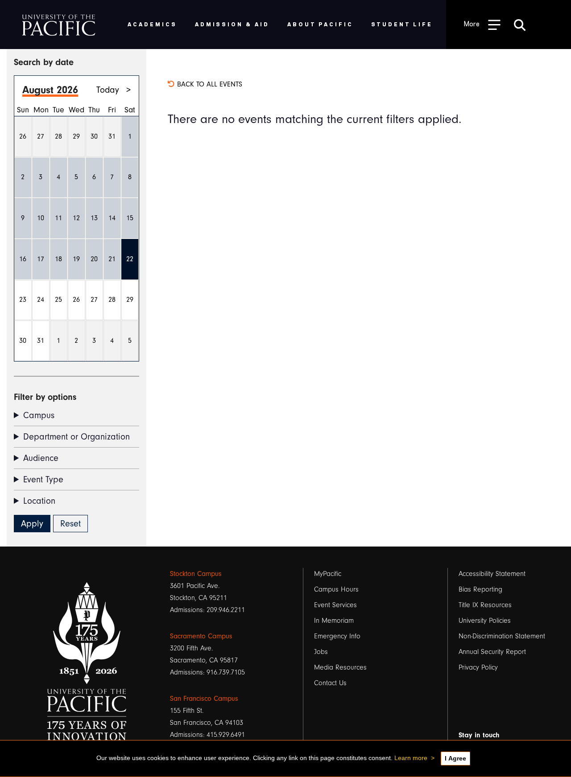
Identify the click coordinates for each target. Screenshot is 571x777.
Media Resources (340, 667)
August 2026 (50, 90)
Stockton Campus (196, 574)
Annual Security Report (492, 652)
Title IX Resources (485, 605)
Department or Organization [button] (76, 437)
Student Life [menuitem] (402, 24)
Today (107, 90)
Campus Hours (336, 589)
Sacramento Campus (201, 636)
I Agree (455, 758)
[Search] (519, 24)
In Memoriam (334, 621)
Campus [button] (38, 415)
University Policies (485, 621)
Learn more (410, 757)
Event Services (335, 605)
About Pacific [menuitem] (320, 24)
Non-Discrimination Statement (502, 636)
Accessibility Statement (492, 574)
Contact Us (330, 683)
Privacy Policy (478, 667)
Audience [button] (40, 458)
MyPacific (327, 574)
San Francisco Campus (204, 699)
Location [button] (39, 501)
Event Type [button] (43, 479)
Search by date (44, 62)
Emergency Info (337, 636)
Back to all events (208, 84)
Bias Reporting (480, 589)
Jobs (321, 652)
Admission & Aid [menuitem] (232, 24)
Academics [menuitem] (152, 24)
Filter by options (45, 397)
